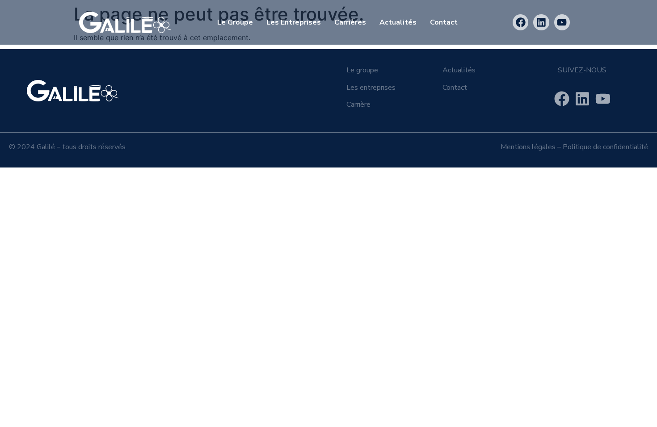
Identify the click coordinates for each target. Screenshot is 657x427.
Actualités (398, 22)
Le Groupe (235, 22)
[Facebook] (520, 22)
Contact (444, 22)
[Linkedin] (541, 22)
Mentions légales (528, 147)
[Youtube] (562, 22)
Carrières (350, 22)
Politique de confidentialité (605, 147)
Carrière (358, 104)
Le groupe (362, 70)
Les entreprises (293, 22)
